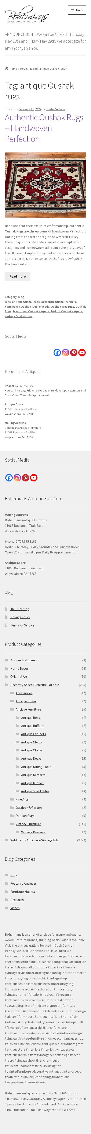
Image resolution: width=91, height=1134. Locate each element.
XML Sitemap (19, 609)
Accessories (24, 693)
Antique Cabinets (33, 734)
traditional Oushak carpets (31, 311)
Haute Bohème (55, 109)
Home (13, 69)
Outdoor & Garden (29, 807)
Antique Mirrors (32, 783)
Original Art (19, 676)
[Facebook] (57, 352)
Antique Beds (30, 717)
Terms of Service (22, 625)
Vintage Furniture (28, 824)
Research (17, 900)
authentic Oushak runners (58, 302)
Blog (21, 297)
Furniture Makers (22, 891)
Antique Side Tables (35, 791)
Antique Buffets (32, 725)
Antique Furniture (28, 709)
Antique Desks (31, 758)
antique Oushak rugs (26, 302)
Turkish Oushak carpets (66, 311)
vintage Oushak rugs (18, 316)
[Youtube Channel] (82, 352)
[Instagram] (65, 352)
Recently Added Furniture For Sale (34, 685)
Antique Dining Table (36, 767)
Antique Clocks (32, 750)
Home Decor (19, 668)
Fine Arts (22, 799)
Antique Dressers (33, 775)
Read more (18, 276)
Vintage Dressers (33, 832)
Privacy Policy (20, 617)
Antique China (26, 701)
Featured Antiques (23, 883)
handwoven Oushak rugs (21, 306)
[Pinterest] (73, 352)
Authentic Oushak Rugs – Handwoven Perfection (44, 128)
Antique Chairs (31, 742)
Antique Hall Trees (23, 660)
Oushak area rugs (62, 306)
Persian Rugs (25, 815)
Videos (15, 908)
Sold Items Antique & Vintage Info (34, 840)
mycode (44, 306)
